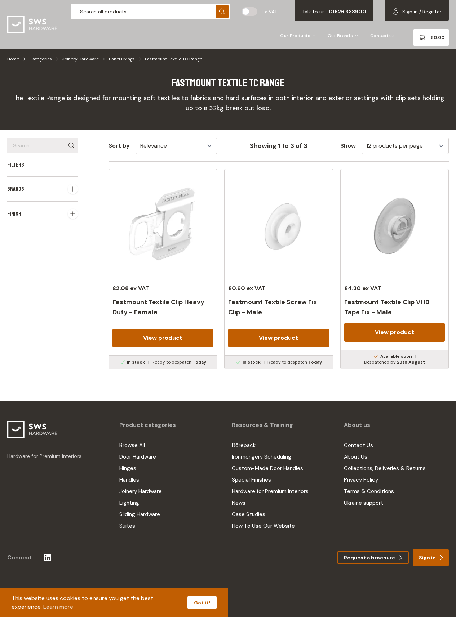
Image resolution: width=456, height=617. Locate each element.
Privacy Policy (361, 479)
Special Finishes (251, 479)
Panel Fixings (122, 59)
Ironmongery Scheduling (261, 456)
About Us (355, 456)
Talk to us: (334, 11)
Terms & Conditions (369, 491)
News (238, 502)
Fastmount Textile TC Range (173, 59)
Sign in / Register (422, 11)
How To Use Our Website (263, 526)
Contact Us (358, 445)
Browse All (132, 445)
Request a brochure (369, 557)
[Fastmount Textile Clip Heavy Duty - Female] (163, 269)
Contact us (382, 36)
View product (162, 338)
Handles (129, 479)
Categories (40, 59)
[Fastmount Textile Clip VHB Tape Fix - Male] (394, 269)
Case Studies (248, 514)
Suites (127, 526)
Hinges (127, 468)
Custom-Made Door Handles (267, 468)
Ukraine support (363, 502)
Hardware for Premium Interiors (270, 491)
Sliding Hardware (139, 514)
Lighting (129, 502)
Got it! (202, 602)
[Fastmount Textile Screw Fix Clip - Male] (278, 269)
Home (13, 59)
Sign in (427, 557)
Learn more (58, 607)
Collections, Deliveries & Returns (385, 468)
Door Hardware (137, 456)
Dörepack (244, 445)
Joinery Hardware (80, 59)
